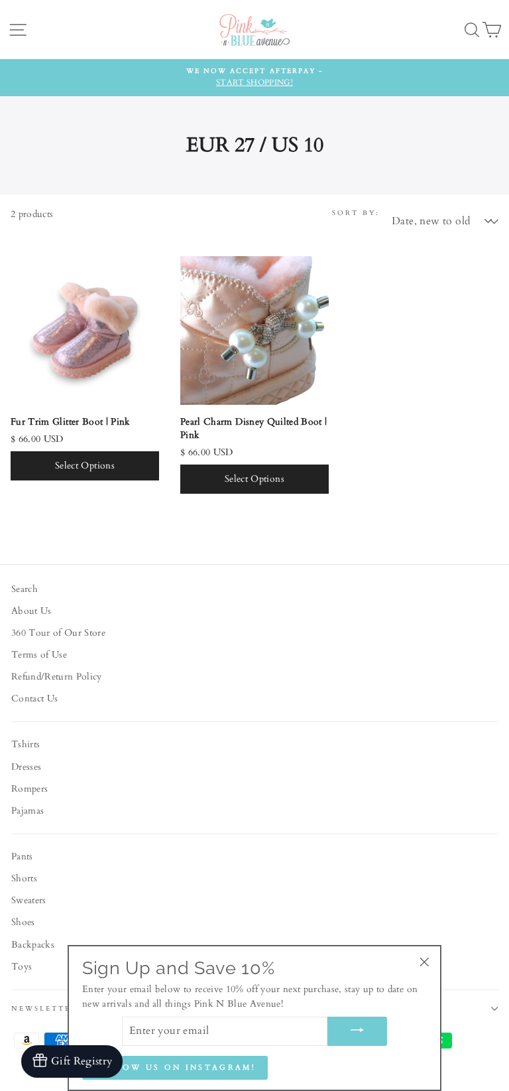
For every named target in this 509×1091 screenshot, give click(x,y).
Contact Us (34, 699)
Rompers (29, 789)
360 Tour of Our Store (58, 633)
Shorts (24, 879)
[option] (254, 78)
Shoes (23, 922)
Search (24, 589)
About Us (31, 611)
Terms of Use (39, 655)
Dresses (26, 767)
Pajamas (27, 811)
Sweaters (28, 901)
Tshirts (25, 745)
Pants (22, 857)
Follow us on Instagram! (175, 1067)
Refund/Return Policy (56, 677)
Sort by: (356, 213)
